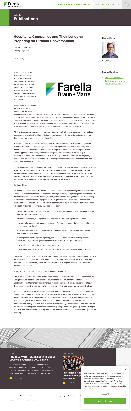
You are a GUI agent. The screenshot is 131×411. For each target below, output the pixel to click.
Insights (105, 4)
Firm (97, 4)
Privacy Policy (60, 396)
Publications (26, 19)
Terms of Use (72, 396)
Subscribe (23, 396)
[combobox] (126, 4)
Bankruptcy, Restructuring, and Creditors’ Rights (115, 82)
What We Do (83, 4)
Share (17, 58)
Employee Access (47, 396)
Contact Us (13, 396)
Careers (115, 4)
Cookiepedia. (91, 388)
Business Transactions (114, 78)
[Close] (126, 370)
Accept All (105, 394)
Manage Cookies (105, 401)
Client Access (34, 396)
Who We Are (65, 4)
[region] (105, 387)
